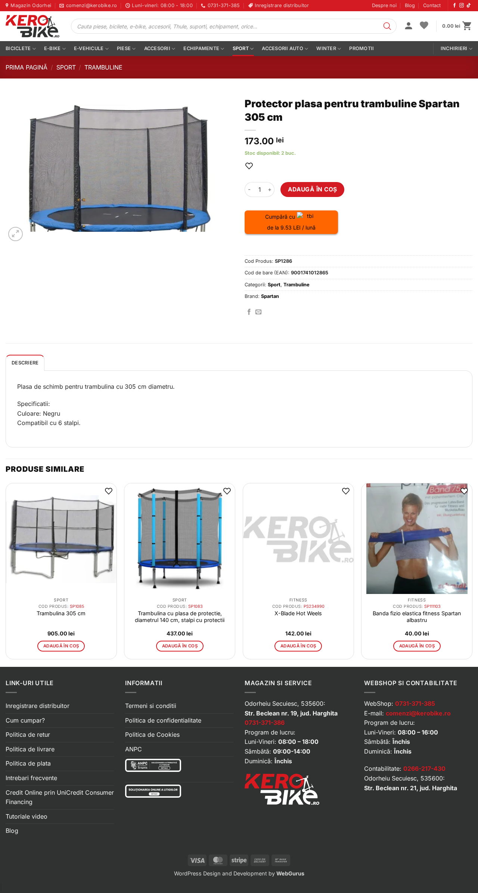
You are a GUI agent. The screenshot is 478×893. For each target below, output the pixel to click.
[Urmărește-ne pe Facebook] (454, 5)
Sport (241, 48)
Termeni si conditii (150, 705)
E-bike (52, 48)
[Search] (387, 26)
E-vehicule (89, 48)
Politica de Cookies (152, 734)
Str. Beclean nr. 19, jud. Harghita (291, 713)
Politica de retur (28, 734)
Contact (432, 5)
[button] (408, 26)
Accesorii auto (282, 48)
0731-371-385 (415, 703)
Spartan (270, 296)
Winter (326, 48)
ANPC (133, 749)
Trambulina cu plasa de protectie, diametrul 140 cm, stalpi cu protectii (179, 616)
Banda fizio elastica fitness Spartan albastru (417, 616)
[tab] (25, 362)
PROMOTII (361, 48)
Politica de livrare (30, 749)
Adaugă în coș (312, 189)
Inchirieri (454, 48)
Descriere (25, 363)
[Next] (472, 574)
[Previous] (6, 574)
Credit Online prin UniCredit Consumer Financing (60, 797)
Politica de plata (28, 763)
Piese (124, 48)
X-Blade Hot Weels (298, 613)
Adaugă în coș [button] (61, 646)
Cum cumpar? (25, 720)
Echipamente (201, 48)
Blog (410, 5)
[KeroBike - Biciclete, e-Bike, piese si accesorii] (32, 26)
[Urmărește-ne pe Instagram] (461, 5)
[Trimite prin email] (258, 312)
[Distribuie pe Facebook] (249, 312)
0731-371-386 (265, 722)
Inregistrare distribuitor (37, 705)
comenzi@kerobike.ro (418, 713)
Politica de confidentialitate (163, 720)
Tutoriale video (26, 816)
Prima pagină (26, 67)
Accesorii (157, 48)
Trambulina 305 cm (61, 613)
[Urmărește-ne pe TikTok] (468, 5)
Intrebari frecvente (31, 778)
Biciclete (18, 48)
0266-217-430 (424, 768)
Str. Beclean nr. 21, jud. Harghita (410, 788)
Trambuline (103, 67)
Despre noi (384, 5)
